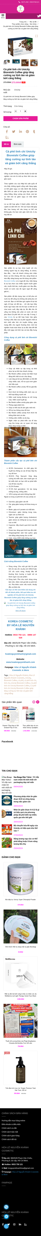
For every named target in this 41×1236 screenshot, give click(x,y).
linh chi (7, 683)
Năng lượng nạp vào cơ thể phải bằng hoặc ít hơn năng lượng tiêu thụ (25, 841)
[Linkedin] (20, 131)
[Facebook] (7, 131)
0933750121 (34, 2)
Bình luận (18, 144)
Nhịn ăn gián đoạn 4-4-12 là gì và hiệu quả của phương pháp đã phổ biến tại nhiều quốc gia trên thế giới (26, 814)
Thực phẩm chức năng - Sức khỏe (25, 24)
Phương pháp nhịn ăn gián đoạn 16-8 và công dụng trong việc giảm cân (25, 799)
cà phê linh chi (30, 680)
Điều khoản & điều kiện (11, 1124)
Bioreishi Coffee (10, 680)
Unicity (28, 678)
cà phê (20, 680)
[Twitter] (14, 131)
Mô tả (6, 144)
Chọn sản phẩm (20, 118)
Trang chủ (23, 22)
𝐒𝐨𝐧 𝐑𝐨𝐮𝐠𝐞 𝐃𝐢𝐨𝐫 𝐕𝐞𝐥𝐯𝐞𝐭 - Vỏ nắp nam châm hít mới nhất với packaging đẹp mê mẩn (26, 779)
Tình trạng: (8, 106)
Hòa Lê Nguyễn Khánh (18, 675)
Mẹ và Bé (34, 22)
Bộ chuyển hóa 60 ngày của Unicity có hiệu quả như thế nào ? (26, 828)
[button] (38, 17)
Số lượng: (7, 112)
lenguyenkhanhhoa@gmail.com (21, 1168)
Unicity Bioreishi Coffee (20, 683)
